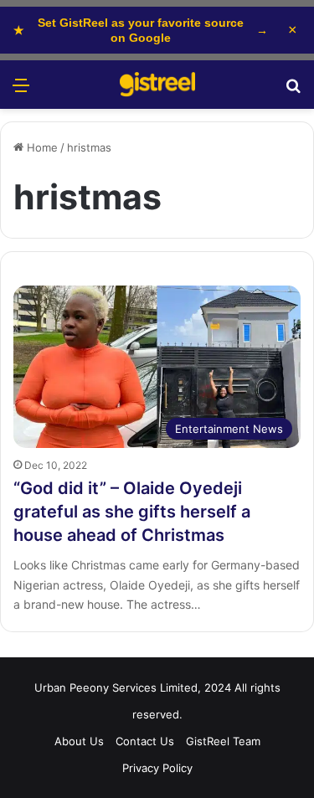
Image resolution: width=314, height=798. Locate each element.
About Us (79, 741)
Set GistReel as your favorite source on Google (140, 30)
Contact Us (145, 741)
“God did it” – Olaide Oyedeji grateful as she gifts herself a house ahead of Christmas (131, 511)
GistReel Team (223, 741)
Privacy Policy (157, 768)
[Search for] (293, 91)
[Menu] (21, 91)
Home (40, 147)
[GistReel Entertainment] (157, 84)
